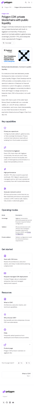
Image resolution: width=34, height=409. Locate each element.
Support (5, 396)
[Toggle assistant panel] (29, 2)
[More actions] (32, 2)
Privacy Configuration (23, 233)
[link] (17, 261)
